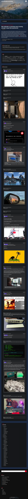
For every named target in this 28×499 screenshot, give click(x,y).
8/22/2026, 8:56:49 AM (9, 148)
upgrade (23, 60)
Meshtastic (23, 365)
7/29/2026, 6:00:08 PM (9, 268)
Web (4, 464)
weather (6, 61)
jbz (5, 268)
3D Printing (5, 449)
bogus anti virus (6, 39)
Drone (4, 451)
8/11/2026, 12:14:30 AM (8, 417)
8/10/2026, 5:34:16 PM (9, 362)
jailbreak (14, 57)
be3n (4, 69)
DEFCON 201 (6, 244)
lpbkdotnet (6, 216)
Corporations (5, 445)
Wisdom (5, 447)
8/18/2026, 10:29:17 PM (11, 244)
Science (5, 459)
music (4, 430)
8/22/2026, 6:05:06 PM (8, 169)
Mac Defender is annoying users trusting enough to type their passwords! (12, 27)
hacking (20, 56)
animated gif (3, 56)
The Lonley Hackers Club (6, 368)
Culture (4, 426)
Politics (4, 446)
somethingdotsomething (7, 1)
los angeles (20, 57)
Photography (5, 431)
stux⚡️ (5, 293)
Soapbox (4, 444)
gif (16, 56)
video (24, 60)
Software (7, 60)
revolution (5, 432)
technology (14, 60)
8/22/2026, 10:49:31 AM (8, 188)
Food (14, 56)
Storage (5, 462)
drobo (12, 56)
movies (4, 429)
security (5, 60)
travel (20, 60)
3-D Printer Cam (4, 481)
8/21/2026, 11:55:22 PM (10, 216)
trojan (11, 39)
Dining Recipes (4, 483)
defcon (11, 56)
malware (9, 39)
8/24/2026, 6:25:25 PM (8, 90)
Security (5, 460)
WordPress (16, 497)
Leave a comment (4, 40)
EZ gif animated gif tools (5, 482)
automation (5, 450)
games (15, 56)
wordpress (8, 61)
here (19, 35)
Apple (3, 39)
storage (10, 60)
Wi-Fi (4, 465)
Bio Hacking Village (11, 369)
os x (10, 39)
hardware (22, 56)
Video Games (3, 61)
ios (5, 57)
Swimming (5, 442)
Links (3, 434)
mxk (5, 148)
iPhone (8, 57)
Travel (4, 443)
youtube (10, 61)
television (18, 60)
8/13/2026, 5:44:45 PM (9, 293)
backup (9, 56)
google (18, 56)
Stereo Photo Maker (4, 484)
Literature (5, 428)
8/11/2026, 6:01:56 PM (8, 395)
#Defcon (5, 363)
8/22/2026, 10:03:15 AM (8, 207)
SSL (9, 60)
